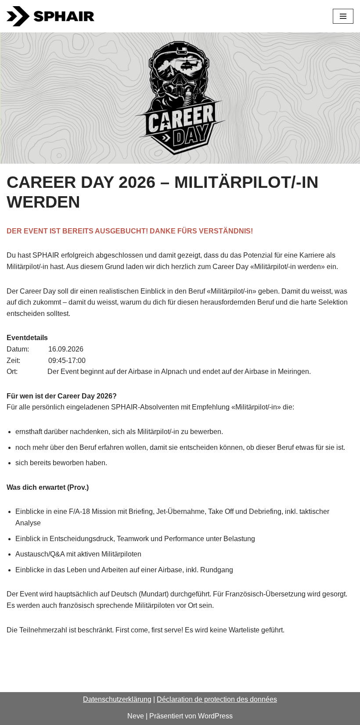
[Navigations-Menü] (343, 16)
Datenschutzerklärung (117, 699)
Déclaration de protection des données (217, 699)
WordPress (215, 716)
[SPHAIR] (50, 16)
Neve (135, 716)
